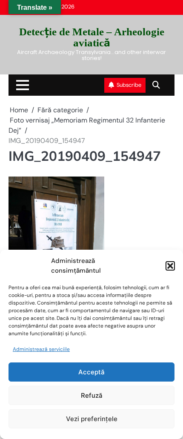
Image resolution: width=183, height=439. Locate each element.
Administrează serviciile (41, 349)
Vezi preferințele (91, 419)
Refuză (92, 395)
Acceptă (91, 372)
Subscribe (129, 84)
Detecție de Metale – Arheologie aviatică (91, 37)
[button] (170, 266)
